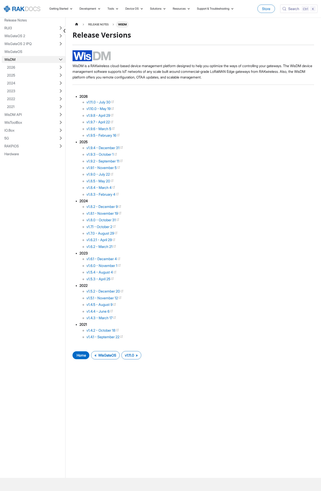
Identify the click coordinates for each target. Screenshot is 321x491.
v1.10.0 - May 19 (98, 108)
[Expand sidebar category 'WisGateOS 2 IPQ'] (61, 43)
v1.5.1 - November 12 (102, 298)
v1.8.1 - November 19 (102, 213)
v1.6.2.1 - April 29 (99, 240)
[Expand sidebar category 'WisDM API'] (61, 114)
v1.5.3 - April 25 (98, 279)
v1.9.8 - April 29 (98, 115)
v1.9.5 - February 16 (101, 135)
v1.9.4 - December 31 (103, 148)
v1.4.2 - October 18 (101, 330)
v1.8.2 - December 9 (102, 206)
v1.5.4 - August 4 (100, 272)
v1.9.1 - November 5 (101, 167)
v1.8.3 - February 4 (101, 194)
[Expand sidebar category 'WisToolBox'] (61, 122)
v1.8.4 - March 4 (99, 187)
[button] (35, 67)
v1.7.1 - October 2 (99, 227)
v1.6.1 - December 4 (102, 259)
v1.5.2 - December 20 (103, 291)
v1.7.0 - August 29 (100, 233)
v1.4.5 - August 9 (99, 304)
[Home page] (76, 24)
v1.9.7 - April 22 (98, 122)
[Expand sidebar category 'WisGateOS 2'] (61, 35)
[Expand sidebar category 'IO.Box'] (61, 130)
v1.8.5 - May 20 (98, 181)
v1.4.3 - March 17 (99, 318)
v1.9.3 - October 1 (100, 154)
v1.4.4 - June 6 (98, 311)
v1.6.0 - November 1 (102, 265)
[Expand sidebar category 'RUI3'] (61, 27)
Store (266, 9)
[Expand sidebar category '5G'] (61, 138)
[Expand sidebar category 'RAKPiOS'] (61, 146)
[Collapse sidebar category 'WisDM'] (61, 59)
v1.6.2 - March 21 (99, 246)
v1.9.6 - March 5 (99, 129)
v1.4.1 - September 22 (103, 337)
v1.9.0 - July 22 (98, 174)
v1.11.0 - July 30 (98, 102)
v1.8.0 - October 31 (101, 220)
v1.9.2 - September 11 (103, 161)
